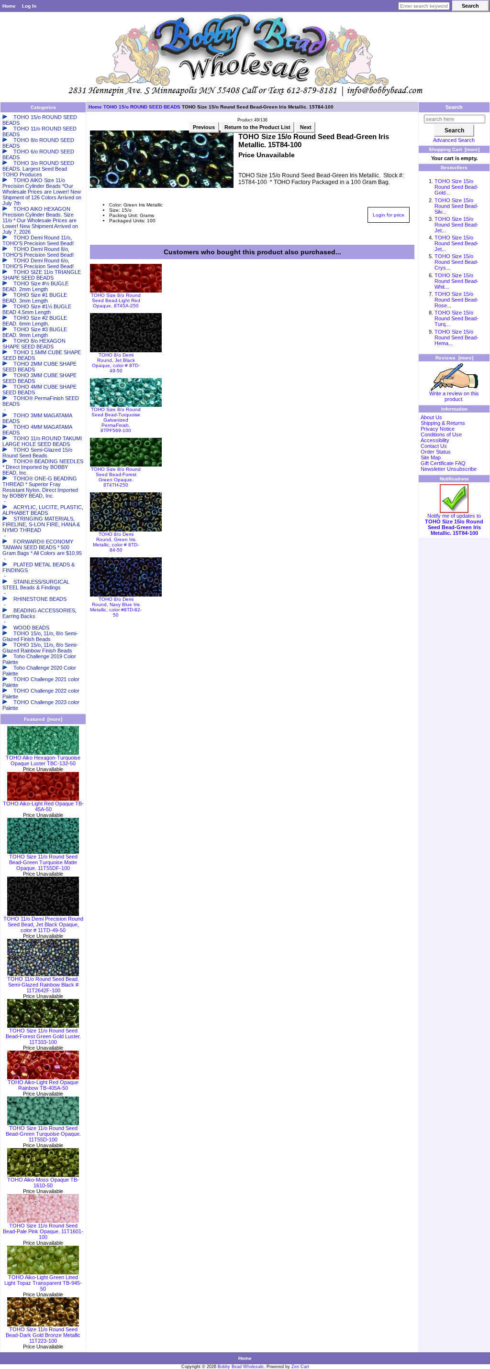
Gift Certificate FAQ (443, 463)
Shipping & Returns (443, 423)
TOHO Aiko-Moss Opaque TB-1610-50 (43, 1182)
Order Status (436, 452)
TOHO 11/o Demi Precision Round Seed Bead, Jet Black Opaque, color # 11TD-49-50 (43, 924)
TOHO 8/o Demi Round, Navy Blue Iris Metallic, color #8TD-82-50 (116, 607)
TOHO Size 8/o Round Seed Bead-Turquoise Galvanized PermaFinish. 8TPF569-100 (116, 420)
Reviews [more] (454, 357)
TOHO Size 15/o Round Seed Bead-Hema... (456, 337)
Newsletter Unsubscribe (449, 469)
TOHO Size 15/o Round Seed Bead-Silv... (456, 206)
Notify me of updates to (454, 524)
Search (454, 107)
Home (9, 6)
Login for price (388, 214)
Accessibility (435, 440)
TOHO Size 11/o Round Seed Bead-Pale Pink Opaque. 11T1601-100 (43, 1231)
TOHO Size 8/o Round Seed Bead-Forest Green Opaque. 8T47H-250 (116, 477)
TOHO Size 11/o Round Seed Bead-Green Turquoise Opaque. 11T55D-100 (43, 1133)
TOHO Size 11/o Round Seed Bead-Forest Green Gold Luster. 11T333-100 (43, 1036)
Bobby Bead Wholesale (241, 1366)
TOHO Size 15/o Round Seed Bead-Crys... (456, 262)
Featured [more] (43, 719)
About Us (431, 417)
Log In (29, 6)
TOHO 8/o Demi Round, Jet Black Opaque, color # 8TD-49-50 (116, 362)
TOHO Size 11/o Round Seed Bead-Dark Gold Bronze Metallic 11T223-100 (43, 1335)
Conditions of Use (441, 434)
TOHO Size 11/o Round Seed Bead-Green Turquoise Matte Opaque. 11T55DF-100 (43, 862)
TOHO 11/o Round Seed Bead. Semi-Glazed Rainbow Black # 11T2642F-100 (43, 984)
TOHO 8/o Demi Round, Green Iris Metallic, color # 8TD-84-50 (116, 542)
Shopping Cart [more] (454, 149)
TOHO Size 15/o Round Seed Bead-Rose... (456, 299)
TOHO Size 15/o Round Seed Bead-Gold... (456, 187)
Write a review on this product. (454, 396)
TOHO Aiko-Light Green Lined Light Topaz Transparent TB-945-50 (43, 1283)
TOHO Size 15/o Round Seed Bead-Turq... (456, 318)
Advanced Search (454, 140)
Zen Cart (300, 1366)
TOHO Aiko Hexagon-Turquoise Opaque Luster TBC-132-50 (43, 760)
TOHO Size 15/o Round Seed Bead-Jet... (456, 224)
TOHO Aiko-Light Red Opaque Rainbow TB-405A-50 (43, 1085)
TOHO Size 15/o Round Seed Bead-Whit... (456, 281)
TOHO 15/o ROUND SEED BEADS (141, 106)
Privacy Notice (438, 429)
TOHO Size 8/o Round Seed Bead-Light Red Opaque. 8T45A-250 (116, 300)
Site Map (431, 457)
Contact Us (434, 446)
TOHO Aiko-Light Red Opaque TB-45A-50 (43, 806)
